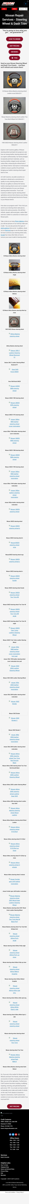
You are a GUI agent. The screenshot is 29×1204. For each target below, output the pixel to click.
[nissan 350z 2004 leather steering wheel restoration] (14, 687)
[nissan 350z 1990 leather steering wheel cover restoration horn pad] (14, 651)
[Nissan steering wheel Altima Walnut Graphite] (14, 971)
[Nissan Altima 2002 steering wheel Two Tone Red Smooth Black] (14, 758)
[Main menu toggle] (26, 4)
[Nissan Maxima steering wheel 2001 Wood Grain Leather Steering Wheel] (14, 900)
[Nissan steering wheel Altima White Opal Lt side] (14, 1007)
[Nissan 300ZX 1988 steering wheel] (14, 442)
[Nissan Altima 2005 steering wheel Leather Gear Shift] (14, 793)
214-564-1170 (8, 1126)
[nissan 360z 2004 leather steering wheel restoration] (14, 739)
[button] (28, 1)
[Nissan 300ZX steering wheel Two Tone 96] (14, 597)
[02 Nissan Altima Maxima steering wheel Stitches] (14, 284)
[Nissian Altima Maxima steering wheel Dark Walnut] (14, 1059)
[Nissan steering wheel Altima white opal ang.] (14, 990)
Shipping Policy (5, 1167)
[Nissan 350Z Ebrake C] (14, 722)
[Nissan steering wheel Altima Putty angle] (14, 938)
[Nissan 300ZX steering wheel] (14, 514)
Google (3, 235)
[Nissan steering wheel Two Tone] (14, 1042)
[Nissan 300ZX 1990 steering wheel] (14, 459)
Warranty (3, 1175)
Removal (7, 230)
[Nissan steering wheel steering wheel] (14, 1026)
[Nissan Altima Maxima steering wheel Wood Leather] (14, 812)
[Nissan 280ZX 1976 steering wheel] (14, 407)
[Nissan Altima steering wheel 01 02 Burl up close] (14, 848)
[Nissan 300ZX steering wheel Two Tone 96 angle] (14, 613)
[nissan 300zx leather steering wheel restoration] (14, 495)
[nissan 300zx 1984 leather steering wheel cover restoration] (14, 424)
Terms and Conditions (10, 1192)
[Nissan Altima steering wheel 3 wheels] (14, 867)
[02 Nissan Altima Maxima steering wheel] (14, 248)
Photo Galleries (19, 221)
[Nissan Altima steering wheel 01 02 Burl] (14, 831)
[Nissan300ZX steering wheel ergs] (14, 547)
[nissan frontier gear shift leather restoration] (14, 883)
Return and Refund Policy (7, 1169)
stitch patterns (5, 228)
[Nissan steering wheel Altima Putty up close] (14, 955)
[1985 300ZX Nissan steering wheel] (14, 321)
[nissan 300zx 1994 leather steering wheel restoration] (14, 476)
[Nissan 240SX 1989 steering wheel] (14, 390)
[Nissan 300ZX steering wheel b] (14, 530)
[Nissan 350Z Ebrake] (14, 706)
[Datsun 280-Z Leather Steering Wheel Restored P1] (14, 355)
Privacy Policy (4, 1171)
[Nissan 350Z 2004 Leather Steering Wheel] (14, 670)
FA (1, 1173)
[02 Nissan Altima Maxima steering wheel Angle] (14, 265)
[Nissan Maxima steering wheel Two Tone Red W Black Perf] (14, 919)
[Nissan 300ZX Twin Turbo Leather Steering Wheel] (14, 632)
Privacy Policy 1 (20, 1192)
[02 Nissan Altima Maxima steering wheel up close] (14, 303)
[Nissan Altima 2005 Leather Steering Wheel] (14, 777)
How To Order (4, 1165)
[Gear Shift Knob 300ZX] (14, 374)
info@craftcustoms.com (10, 1128)
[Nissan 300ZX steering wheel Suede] (14, 580)
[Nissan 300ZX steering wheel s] (14, 563)
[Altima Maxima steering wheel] (14, 338)
